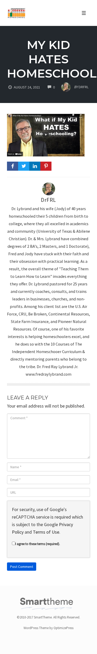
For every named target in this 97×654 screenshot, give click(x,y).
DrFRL (48, 199)
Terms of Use (46, 532)
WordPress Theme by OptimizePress (48, 628)
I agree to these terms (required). (37, 544)
